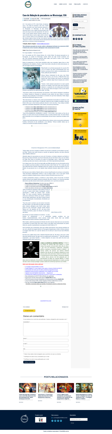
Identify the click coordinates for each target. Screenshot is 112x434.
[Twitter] (79, 39)
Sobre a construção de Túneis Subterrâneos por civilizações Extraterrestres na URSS (80, 81)
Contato (85, 4)
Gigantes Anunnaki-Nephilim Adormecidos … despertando (39, 273)
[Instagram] (74, 39)
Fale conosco (54, 415)
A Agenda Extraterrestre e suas (37, 184)
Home (55, 4)
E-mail (25, 343)
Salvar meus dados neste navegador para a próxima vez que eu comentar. (42, 354)
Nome (25, 338)
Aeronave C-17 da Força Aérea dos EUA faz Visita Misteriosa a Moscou (80, 57)
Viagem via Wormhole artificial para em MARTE (41, 186)
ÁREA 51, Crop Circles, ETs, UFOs (32, 20)
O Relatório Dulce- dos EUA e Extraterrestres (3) (41, 110)
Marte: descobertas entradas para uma (39, 188)
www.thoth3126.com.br (45, 300)
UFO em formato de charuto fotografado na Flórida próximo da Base (44, 279)
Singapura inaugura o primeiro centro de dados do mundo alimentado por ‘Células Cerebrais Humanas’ (80, 75)
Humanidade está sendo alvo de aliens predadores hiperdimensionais (41, 269)
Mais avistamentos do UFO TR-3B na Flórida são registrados (39, 276)
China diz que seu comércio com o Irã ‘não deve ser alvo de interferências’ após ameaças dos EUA (80, 51)
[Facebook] (76, 39)
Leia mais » (21, 402)
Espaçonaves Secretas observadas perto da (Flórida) (40, 277)
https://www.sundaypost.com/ (33, 50)
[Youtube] (82, 39)
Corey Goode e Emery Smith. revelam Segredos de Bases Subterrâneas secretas (43, 280)
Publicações (77, 4)
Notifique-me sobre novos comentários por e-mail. (36, 356)
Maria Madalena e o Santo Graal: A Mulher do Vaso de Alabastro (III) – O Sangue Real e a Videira (80, 68)
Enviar (75, 24)
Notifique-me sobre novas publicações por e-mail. (36, 359)
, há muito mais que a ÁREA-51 (39, 183)
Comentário (26, 321)
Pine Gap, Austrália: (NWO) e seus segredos (40, 282)
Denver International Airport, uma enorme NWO (41, 111)
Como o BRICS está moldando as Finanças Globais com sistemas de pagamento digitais (80, 63)
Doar (70, 4)
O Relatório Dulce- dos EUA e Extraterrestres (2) (41, 108)
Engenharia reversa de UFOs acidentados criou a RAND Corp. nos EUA (41, 271)
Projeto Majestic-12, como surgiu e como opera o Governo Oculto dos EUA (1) (43, 268)
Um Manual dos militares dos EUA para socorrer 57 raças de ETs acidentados (43, 274)
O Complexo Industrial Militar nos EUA (34, 266)
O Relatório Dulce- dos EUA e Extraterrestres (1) (41, 107)
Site (24, 348)
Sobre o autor (63, 4)
